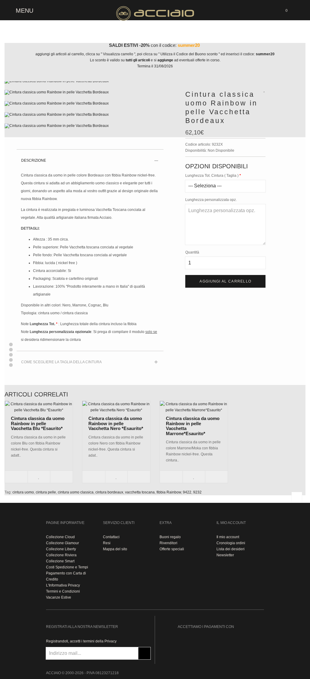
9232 (197, 492)
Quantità (192, 252)
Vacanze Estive (58, 597)
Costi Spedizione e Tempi (67, 567)
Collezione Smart (60, 561)
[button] (11, 344)
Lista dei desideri (230, 549)
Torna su (297, 497)
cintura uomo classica (76, 492)
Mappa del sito (115, 549)
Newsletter (225, 555)
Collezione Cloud (60, 537)
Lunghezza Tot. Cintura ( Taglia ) (212, 175)
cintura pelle (46, 492)
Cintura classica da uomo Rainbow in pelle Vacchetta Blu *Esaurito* (37, 423)
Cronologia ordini (230, 543)
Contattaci (111, 537)
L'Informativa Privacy (63, 585)
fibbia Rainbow (169, 492)
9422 (187, 492)
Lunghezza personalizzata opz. (211, 200)
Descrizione (33, 160)
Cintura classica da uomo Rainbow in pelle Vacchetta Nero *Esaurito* (115, 423)
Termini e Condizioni (63, 591)
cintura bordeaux (109, 492)
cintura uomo (23, 492)
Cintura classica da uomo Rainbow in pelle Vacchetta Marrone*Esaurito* (192, 426)
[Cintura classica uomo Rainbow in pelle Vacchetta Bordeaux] (90, 83)
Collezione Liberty (61, 549)
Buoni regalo (170, 537)
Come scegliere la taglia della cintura (61, 362)
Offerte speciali (172, 549)
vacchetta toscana (140, 492)
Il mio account (227, 537)
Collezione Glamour (62, 543)
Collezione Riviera (61, 555)
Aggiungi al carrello (225, 281)
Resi (106, 543)
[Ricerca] (297, 10)
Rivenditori (168, 543)
